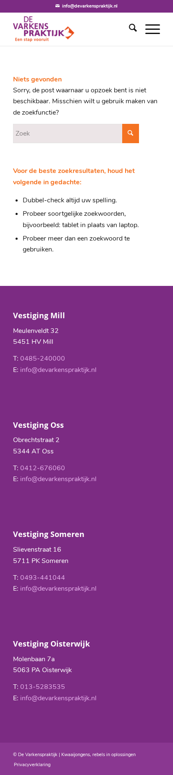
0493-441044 (42, 577)
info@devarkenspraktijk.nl (90, 6)
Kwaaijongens (75, 754)
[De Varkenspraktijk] (72, 29)
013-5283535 (42, 686)
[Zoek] (129, 29)
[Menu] (148, 29)
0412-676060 (42, 468)
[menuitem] (129, 29)
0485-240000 (42, 358)
